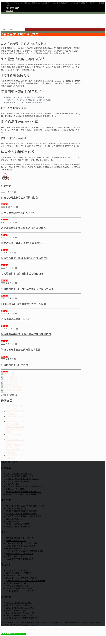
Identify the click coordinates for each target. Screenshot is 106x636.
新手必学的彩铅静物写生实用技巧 (19, 538)
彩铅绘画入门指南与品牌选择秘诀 (19, 476)
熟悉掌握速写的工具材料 (16, 541)
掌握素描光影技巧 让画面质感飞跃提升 (22, 618)
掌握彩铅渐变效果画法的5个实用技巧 (21, 243)
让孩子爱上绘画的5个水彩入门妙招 (20, 616)
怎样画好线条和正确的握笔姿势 (19, 474)
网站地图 (9, 11)
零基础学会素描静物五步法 (17, 586)
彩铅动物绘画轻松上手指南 (16, 319)
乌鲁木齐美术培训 (34, 629)
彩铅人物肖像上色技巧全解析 (18, 527)
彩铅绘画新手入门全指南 (14, 365)
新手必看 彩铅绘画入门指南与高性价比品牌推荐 (25, 581)
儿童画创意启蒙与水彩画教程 (18, 481)
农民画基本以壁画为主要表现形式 (19, 559)
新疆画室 (57, 629)
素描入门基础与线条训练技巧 (18, 524)
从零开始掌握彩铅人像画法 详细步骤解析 (23, 228)
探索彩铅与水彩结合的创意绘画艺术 (20, 613)
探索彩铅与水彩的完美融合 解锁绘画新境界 (23, 492)
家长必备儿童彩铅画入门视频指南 (19, 197)
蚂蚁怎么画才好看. (13, 576)
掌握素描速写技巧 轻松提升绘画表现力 (22, 511)
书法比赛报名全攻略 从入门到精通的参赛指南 (24, 551)
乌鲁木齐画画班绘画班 (70, 629)
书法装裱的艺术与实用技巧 (17, 570)
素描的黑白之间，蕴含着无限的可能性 (21, 514)
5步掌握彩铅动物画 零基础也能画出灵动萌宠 (24, 487)
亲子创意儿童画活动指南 (16, 610)
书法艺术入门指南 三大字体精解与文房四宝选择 (25, 506)
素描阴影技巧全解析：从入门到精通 (20, 546)
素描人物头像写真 (13, 521)
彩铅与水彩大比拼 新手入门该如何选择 (22, 578)
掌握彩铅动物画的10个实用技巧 (19, 588)
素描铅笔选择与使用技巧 (16, 508)
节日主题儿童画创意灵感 (16, 583)
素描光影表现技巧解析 (15, 519)
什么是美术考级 (12, 484)
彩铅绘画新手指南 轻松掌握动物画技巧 (22, 273)
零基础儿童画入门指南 (15, 556)
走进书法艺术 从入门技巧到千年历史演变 (22, 479)
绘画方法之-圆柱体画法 (15, 489)
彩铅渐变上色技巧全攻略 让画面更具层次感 (23, 516)
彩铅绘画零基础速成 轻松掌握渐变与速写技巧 (26, 334)
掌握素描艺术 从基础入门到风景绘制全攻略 (23, 494)
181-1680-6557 (12, 8)
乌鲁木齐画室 (47, 629)
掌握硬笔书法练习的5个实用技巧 (19, 573)
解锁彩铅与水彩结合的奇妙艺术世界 (20, 349)
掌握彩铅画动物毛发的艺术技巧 (18, 213)
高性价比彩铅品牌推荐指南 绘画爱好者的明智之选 (15, 429)
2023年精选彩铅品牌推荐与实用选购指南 (23, 304)
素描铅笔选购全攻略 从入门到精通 (20, 608)
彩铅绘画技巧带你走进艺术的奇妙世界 (21, 543)
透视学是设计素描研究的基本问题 (19, 554)
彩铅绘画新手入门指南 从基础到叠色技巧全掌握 (27, 289)
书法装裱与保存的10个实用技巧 (19, 603)
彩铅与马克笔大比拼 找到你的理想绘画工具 (24, 258)
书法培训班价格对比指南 (16, 548)
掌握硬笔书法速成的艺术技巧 (18, 605)
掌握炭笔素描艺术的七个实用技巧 (19, 591)
